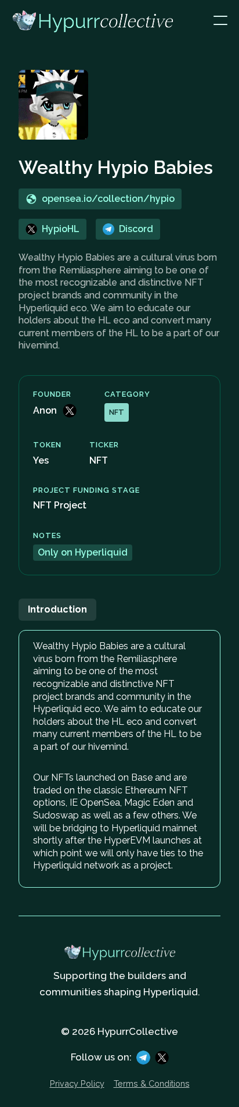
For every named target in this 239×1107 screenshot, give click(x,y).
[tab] (57, 610)
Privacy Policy (77, 1083)
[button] (220, 21)
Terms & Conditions (152, 1083)
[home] (112, 21)
